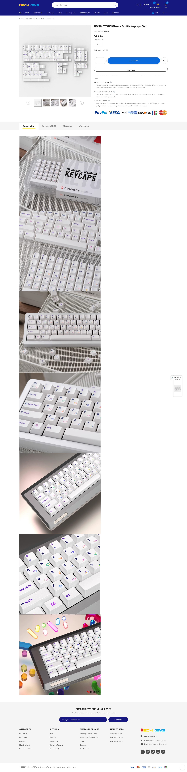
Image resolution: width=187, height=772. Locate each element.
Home (21, 19)
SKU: (95, 31)
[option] (55, 61)
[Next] (82, 103)
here (146, 4)
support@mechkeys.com (158, 744)
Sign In (158, 7)
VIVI (98, 44)
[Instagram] (153, 752)
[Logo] (33, 5)
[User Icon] (158, 3)
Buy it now (131, 70)
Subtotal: (98, 50)
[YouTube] (158, 752)
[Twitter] (148, 752)
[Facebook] (143, 752)
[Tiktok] (163, 752)
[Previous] (28, 103)
